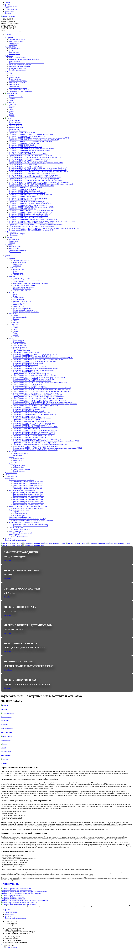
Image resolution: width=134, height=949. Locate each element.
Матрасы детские (14, 86)
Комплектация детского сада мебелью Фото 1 (28, 481)
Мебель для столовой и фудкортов (20, 64)
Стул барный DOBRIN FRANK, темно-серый (24, 143)
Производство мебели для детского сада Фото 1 (28, 508)
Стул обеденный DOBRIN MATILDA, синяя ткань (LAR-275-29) (30, 155)
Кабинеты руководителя (17, 39)
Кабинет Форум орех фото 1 (22, 529)
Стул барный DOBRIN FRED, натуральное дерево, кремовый (29, 150)
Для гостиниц (11, 232)
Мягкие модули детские (17, 82)
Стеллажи (12, 98)
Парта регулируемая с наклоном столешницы (24, 522)
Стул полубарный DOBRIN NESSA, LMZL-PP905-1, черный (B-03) (31, 230)
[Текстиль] (4, 759)
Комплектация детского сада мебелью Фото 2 (28, 483)
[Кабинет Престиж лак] (13, 899)
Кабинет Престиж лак (16, 531)
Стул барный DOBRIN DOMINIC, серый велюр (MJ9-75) (28, 205)
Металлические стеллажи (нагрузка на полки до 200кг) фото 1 (33, 520)
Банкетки (12, 116)
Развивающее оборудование (18, 88)
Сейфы (11, 100)
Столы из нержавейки (16, 97)
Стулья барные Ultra (15, 125)
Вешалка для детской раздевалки (20, 517)
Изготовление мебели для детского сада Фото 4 (28, 497)
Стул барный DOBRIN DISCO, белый (21, 145)
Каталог (7, 4)
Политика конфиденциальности (15, 540)
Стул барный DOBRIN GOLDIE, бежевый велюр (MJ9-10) (28, 202)
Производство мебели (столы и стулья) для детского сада (28, 506)
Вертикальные (13, 241)
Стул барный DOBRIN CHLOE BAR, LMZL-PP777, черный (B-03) (31, 223)
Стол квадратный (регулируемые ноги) (22, 91)
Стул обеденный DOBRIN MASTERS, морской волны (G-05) (29, 159)
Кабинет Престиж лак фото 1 (22, 533)
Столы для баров (14, 129)
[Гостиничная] (6, 751)
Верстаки (12, 102)
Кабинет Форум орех (16, 527)
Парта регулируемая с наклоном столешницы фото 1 (30, 526)
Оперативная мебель (15, 41)
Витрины (16, 512)
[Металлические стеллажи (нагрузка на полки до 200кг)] (24, 891)
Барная (8, 118)
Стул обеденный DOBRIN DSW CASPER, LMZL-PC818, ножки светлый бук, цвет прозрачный (41, 184)
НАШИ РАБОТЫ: (10, 884)
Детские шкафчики (15, 79)
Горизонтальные (14, 239)
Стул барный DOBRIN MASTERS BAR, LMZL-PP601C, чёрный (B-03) (33, 219)
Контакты (8, 13)
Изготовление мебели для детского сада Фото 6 (28, 501)
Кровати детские (14, 77)
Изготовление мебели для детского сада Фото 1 (28, 492)
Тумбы (11, 113)
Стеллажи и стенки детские (18, 81)
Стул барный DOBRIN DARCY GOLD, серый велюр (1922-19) (30, 214)
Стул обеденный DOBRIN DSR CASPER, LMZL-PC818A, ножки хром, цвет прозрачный (39, 182)
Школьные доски (14, 61)
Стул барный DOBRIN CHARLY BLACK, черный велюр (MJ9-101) (31, 207)
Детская (9, 72)
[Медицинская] (6, 736)
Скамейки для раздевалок (17, 70)
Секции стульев (14, 52)
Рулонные (12, 243)
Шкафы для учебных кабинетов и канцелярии (24, 59)
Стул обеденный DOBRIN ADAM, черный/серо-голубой (28, 161)
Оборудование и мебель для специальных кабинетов (26, 63)
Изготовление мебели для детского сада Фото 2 (28, 494)
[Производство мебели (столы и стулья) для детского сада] (24, 900)
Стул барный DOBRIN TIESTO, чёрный (22, 189)
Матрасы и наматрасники (17, 250)
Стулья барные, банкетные (17, 131)
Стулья (11, 50)
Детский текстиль (15, 252)
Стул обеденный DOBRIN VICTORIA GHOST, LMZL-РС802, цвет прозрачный (35, 180)
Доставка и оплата (11, 6)
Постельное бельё (15, 248)
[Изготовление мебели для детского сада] (19, 902)
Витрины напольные (20, 513)
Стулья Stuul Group (15, 122)
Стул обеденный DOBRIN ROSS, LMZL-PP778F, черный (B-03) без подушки (35, 177)
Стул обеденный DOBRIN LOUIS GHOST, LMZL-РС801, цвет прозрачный (34, 178)
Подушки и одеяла (15, 246)
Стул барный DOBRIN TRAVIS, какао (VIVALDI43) (26, 217)
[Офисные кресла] (7, 713)
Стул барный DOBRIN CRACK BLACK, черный (25, 187)
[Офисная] (4, 705)
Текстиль (9, 245)
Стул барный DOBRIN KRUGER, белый (22, 196)
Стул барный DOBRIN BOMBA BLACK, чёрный (25, 147)
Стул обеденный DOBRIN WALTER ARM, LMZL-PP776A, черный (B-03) (33, 175)
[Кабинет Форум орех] (12, 897)
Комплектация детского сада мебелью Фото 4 (28, 487)
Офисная (9, 38)
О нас (7, 8)
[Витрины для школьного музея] (16, 888)
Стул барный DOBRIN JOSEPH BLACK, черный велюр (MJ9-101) (31, 210)
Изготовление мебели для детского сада (22, 490)
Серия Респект (13, 235)
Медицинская (11, 104)
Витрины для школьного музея (19, 510)
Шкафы (11, 95)
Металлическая (11, 93)
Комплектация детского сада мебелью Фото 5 (28, 489)
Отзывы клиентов (11, 9)
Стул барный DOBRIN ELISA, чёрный (22, 152)
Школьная (9, 56)
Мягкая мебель (14, 43)
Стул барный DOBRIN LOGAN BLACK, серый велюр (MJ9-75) (30, 194)
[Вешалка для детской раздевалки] (16, 890)
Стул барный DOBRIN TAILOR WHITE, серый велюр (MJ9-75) (30, 203)
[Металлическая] (7, 728)
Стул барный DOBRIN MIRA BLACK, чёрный (24, 191)
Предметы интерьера (16, 127)
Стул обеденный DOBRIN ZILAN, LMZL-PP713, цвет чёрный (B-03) (32, 173)
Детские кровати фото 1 (21, 536)
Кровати (11, 111)
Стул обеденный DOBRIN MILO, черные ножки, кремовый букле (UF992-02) (35, 157)
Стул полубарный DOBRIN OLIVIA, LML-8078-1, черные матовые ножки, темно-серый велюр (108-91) (43, 228)
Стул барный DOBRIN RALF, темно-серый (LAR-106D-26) (28, 216)
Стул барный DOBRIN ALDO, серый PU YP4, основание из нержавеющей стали (36, 225)
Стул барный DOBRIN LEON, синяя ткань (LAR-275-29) (28, 136)
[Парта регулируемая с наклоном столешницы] (21, 893)
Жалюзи (9, 237)
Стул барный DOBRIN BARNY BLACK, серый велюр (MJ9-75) (30, 212)
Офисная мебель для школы (18, 68)
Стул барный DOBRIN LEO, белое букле (22, 209)
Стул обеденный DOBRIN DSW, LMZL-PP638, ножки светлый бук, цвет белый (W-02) (38, 170)
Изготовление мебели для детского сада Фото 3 (28, 496)
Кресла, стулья (11, 47)
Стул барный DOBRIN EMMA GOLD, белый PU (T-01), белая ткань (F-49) (34, 140)
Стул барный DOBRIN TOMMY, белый (22, 132)
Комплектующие (14, 54)
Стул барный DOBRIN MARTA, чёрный (22, 200)
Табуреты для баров (15, 124)
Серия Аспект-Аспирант (17, 234)
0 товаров (8, 34)
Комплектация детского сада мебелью (21, 480)
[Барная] (4, 744)
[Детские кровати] (11, 895)
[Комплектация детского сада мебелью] (18, 904)
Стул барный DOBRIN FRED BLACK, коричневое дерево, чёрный (31, 148)
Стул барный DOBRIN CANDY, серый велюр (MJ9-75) (27, 193)
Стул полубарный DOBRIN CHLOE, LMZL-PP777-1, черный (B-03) (31, 226)
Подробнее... (8, 560)
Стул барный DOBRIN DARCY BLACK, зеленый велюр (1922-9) (31, 134)
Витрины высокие (19, 515)
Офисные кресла (14, 48)
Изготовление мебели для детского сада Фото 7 (28, 503)
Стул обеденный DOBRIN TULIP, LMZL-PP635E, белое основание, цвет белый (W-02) (38, 168)
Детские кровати (14, 535)
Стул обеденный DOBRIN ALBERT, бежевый (24, 164)
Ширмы (11, 108)
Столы (11, 74)
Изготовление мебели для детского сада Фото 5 (28, 499)
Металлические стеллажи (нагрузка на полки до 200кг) (27, 519)
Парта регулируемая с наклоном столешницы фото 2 (30, 524)
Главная (7, 2)
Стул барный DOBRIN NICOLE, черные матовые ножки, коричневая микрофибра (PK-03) (39, 138)
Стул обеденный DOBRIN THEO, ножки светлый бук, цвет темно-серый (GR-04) (36, 163)
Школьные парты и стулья (17, 57)
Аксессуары (13, 45)
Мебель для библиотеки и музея (19, 66)
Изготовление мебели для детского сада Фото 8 (28, 504)
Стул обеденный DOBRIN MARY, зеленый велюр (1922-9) (28, 154)
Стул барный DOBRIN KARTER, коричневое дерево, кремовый (30, 141)
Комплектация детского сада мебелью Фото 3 (28, 485)
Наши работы (9, 11)
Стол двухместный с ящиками (19, 89)
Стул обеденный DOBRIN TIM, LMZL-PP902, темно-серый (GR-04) (31, 186)
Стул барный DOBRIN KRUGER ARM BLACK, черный (28, 198)
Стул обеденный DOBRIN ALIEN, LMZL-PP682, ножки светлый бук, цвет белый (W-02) (38, 171)
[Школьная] (5, 721)
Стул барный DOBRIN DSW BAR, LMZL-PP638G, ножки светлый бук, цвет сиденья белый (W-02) (42, 221)
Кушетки (12, 106)
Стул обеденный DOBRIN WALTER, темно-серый (25, 166)
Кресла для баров (14, 120)
